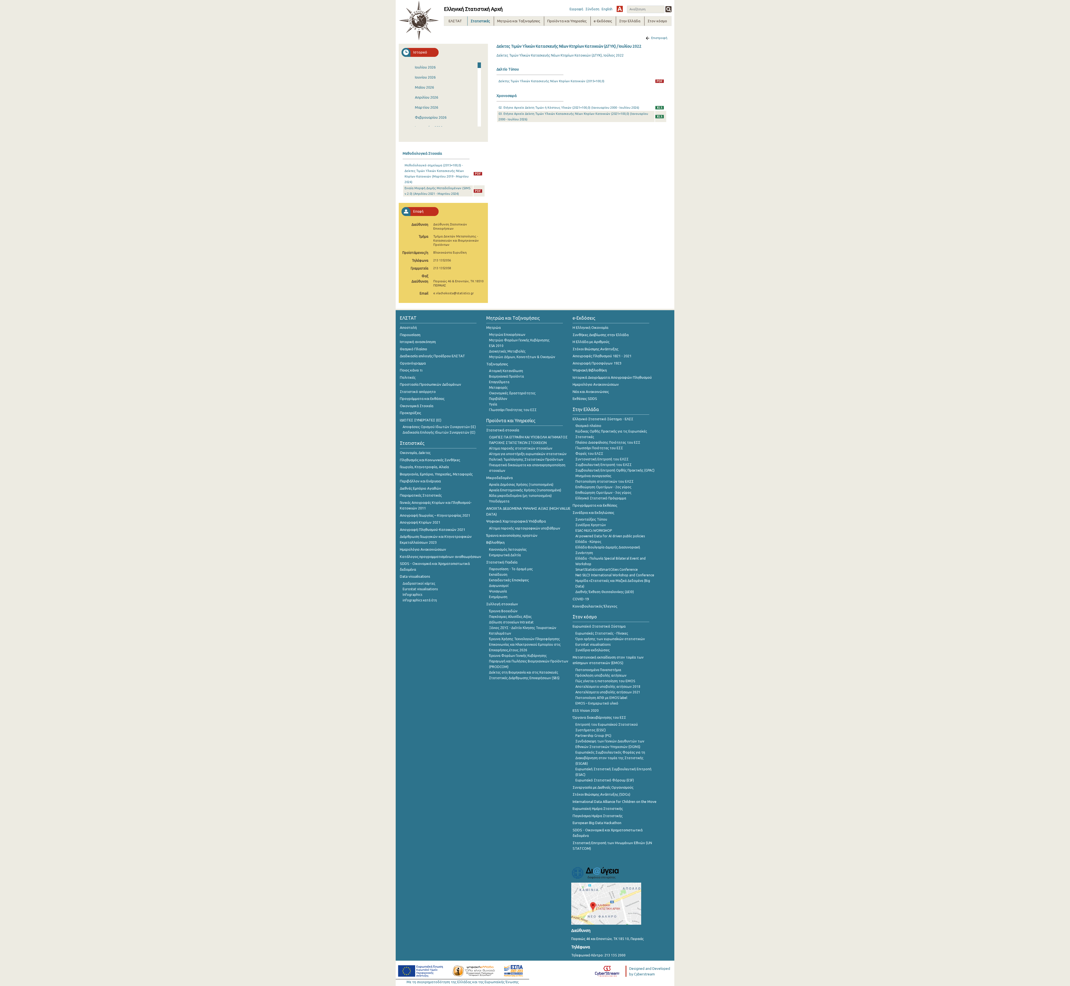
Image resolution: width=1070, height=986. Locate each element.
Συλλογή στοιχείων (502, 604)
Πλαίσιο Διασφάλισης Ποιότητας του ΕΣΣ (607, 442)
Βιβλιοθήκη (495, 542)
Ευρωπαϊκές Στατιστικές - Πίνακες (601, 633)
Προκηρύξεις (410, 413)
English (607, 9)
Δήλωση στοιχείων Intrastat (511, 622)
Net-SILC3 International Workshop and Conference (614, 575)
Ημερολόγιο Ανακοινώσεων (423, 549)
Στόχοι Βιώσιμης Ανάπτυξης (595, 349)
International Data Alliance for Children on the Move (614, 801)
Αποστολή (408, 327)
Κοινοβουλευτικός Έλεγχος (595, 606)
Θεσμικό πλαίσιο (588, 426)
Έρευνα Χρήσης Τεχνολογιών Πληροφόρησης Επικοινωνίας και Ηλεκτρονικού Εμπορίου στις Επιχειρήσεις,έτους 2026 (525, 644)
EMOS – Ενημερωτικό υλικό (596, 703)
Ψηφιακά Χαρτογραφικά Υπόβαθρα (516, 521)
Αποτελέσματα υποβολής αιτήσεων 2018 (607, 686)
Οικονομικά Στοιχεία (416, 406)
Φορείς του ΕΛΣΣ (589, 453)
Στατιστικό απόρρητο (418, 392)
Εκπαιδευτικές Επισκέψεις (509, 580)
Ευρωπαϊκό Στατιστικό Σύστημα (599, 626)
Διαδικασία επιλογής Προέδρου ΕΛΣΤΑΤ (432, 356)
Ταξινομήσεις (497, 364)
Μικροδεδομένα (499, 478)
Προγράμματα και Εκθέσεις (422, 398)
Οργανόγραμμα (413, 363)
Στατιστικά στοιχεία (502, 430)
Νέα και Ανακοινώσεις (591, 392)
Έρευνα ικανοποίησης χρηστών (512, 535)
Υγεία (493, 404)
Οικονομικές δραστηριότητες (512, 393)
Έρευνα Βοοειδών (503, 611)
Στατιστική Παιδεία (501, 562)
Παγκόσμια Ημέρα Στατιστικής (597, 816)
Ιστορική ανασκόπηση (418, 342)
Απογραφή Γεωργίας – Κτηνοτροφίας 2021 (435, 515)
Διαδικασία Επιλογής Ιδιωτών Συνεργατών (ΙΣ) (439, 432)
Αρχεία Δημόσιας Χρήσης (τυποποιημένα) (521, 484)
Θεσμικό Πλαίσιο (413, 349)
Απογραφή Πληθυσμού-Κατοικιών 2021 (432, 529)
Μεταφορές (498, 387)
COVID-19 (581, 599)
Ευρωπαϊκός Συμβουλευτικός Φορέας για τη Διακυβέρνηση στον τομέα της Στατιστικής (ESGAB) (610, 758)
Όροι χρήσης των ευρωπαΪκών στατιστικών (610, 639)
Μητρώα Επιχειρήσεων (507, 334)
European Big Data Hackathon (597, 823)
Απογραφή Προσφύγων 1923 (597, 363)
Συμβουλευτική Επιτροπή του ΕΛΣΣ (603, 465)
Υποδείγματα (499, 501)
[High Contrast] (620, 9)
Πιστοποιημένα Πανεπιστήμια (598, 670)
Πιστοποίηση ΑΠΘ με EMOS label (601, 698)
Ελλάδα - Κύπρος (588, 541)
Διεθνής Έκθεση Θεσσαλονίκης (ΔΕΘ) (604, 592)
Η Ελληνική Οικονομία (590, 327)
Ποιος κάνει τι (411, 370)
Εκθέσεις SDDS (585, 398)
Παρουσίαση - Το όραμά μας (511, 569)
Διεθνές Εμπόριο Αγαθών (420, 488)
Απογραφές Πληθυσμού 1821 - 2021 (602, 356)
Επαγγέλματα (499, 382)
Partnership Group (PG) (593, 735)
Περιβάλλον (498, 398)
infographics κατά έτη (420, 600)
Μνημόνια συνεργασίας (593, 476)
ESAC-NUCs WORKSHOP (593, 530)
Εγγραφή (576, 9)
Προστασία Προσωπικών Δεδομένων (430, 384)
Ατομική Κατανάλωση (506, 371)
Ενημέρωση (498, 597)
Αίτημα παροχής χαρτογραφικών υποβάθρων (524, 528)
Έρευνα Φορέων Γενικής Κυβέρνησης (518, 655)
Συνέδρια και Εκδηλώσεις (593, 512)
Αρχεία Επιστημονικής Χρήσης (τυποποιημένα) (525, 490)
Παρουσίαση (410, 335)
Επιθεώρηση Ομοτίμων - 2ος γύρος (603, 487)
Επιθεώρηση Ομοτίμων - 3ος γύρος (603, 492)
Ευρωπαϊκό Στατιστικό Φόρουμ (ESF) (604, 780)
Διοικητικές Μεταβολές (507, 351)
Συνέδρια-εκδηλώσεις (592, 650)
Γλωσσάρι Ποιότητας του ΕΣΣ (513, 410)
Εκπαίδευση (498, 574)
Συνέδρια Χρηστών (590, 525)
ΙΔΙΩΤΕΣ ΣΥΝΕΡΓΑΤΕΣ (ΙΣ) (420, 420)
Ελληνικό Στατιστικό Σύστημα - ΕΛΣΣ (603, 419)
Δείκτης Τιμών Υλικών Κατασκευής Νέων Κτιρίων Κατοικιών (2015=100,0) (551, 81)
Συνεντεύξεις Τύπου (591, 519)
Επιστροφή (659, 38)
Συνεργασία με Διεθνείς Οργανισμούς (603, 787)
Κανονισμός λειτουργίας (508, 549)
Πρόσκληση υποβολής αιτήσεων (600, 675)
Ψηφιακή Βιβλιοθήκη (590, 370)
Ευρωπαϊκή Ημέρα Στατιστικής (598, 808)
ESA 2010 (496, 346)
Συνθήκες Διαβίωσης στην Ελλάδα (601, 335)
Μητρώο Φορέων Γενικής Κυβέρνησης (519, 340)
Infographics (412, 594)
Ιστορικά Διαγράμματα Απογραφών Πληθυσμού (612, 377)
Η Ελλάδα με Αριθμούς (591, 342)
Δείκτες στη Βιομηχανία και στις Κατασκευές (523, 672)
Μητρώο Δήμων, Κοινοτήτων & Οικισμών (522, 357)
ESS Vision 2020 (586, 710)
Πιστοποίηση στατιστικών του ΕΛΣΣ (604, 481)
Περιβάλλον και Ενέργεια (420, 481)
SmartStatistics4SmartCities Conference (606, 569)
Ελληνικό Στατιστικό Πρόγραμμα (600, 498)
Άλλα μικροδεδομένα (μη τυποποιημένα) (520, 495)
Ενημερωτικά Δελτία (505, 555)
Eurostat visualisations (420, 589)
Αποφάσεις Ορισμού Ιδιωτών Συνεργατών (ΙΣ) (439, 427)
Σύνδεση (592, 9)
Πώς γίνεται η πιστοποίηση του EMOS (605, 681)
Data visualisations (415, 576)
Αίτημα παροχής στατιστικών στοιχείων (520, 448)
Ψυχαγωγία (498, 591)
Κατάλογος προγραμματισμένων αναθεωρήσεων (440, 556)
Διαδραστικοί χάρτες (419, 583)
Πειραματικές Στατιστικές (421, 495)
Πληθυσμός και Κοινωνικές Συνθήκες (430, 460)
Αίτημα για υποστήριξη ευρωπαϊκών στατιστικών (527, 454)
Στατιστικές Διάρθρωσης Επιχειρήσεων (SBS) (524, 678)
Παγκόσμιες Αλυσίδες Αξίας (510, 616)
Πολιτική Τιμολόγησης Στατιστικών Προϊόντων (526, 459)
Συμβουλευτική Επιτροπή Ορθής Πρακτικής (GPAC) (615, 470)
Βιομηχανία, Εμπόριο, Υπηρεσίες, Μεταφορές (436, 474)
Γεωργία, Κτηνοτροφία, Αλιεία (424, 467)
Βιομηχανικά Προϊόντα (506, 376)
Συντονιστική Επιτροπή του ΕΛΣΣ (602, 459)
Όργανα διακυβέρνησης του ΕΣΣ (599, 717)
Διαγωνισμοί (499, 585)
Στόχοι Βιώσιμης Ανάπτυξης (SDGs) (601, 794)
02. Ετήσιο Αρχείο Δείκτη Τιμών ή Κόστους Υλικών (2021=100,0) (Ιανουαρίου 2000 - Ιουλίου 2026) (568, 107)
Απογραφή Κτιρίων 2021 (420, 522)
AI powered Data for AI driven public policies (610, 536)
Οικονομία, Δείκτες (415, 453)
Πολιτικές (407, 377)
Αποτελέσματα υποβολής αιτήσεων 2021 (607, 692)
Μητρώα (493, 327)
